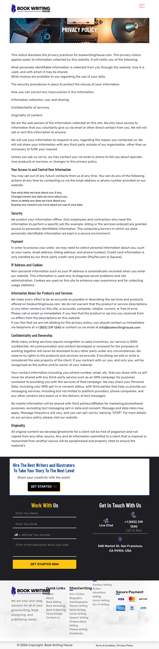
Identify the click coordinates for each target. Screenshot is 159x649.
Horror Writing (101, 600)
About (50, 598)
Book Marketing (55, 606)
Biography (75, 598)
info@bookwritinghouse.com (119, 327)
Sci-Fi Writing (101, 604)
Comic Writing (77, 613)
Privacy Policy (125, 645)
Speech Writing (78, 617)
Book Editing (53, 602)
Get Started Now (44, 564)
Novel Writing (77, 610)
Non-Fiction (76, 594)
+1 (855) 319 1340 (48, 327)
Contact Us (53, 617)
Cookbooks (76, 633)
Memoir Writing (78, 606)
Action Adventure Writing (99, 592)
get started (41, 486)
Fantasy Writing (102, 584)
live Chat (106, 525)
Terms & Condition (106, 645)
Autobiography (78, 602)
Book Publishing (56, 610)
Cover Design (54, 613)
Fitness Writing (78, 629)
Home (50, 594)
